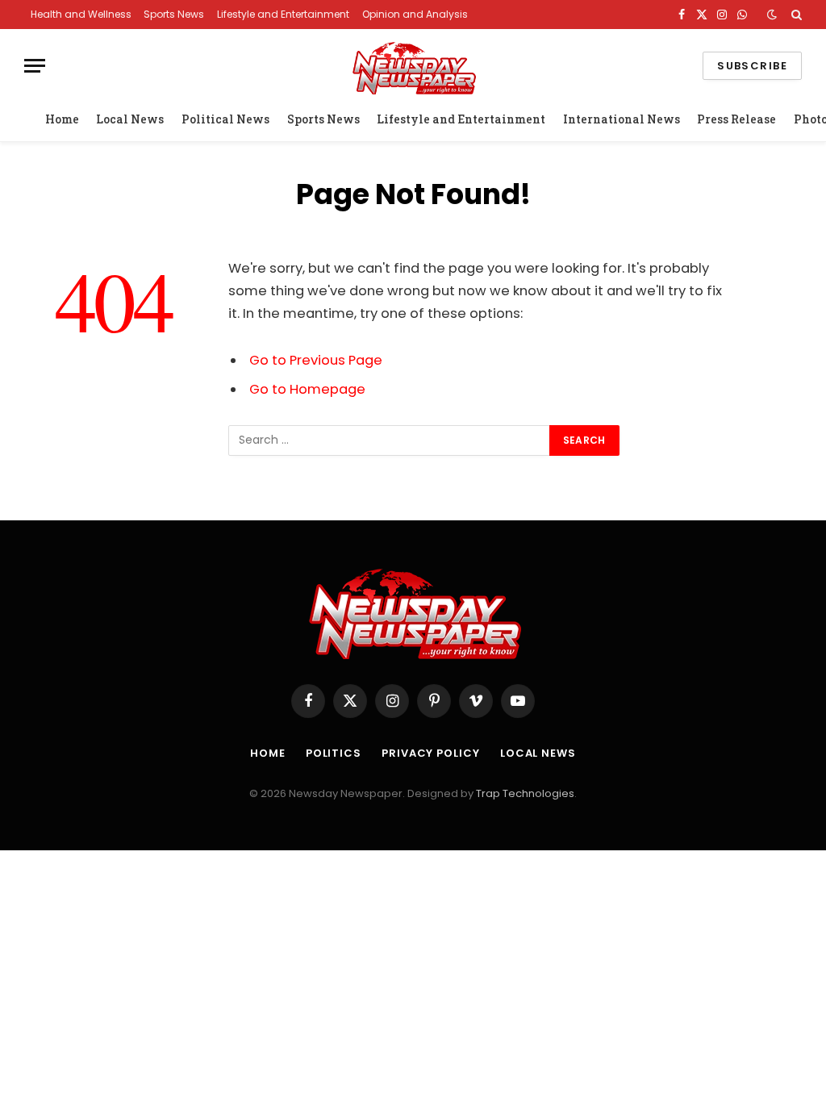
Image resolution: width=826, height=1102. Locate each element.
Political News (225, 119)
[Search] (795, 14)
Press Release (736, 119)
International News (621, 119)
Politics (333, 753)
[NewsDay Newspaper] (413, 65)
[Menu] (34, 66)
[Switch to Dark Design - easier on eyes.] (772, 14)
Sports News (174, 14)
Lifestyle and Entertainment (283, 14)
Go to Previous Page (315, 360)
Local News (130, 119)
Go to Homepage (307, 389)
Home (62, 119)
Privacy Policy (431, 753)
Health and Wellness (81, 14)
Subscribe (752, 65)
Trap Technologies (525, 793)
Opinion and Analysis (415, 14)
